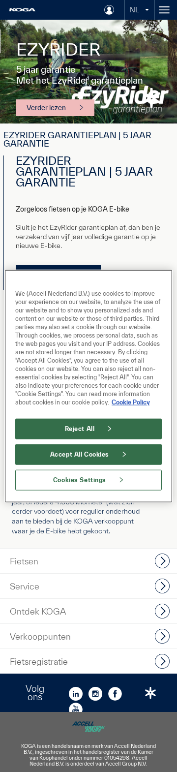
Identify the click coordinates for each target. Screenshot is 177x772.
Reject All (80, 429)
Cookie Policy (131, 402)
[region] (88, 386)
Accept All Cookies (79, 454)
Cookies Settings (79, 480)
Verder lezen (46, 108)
